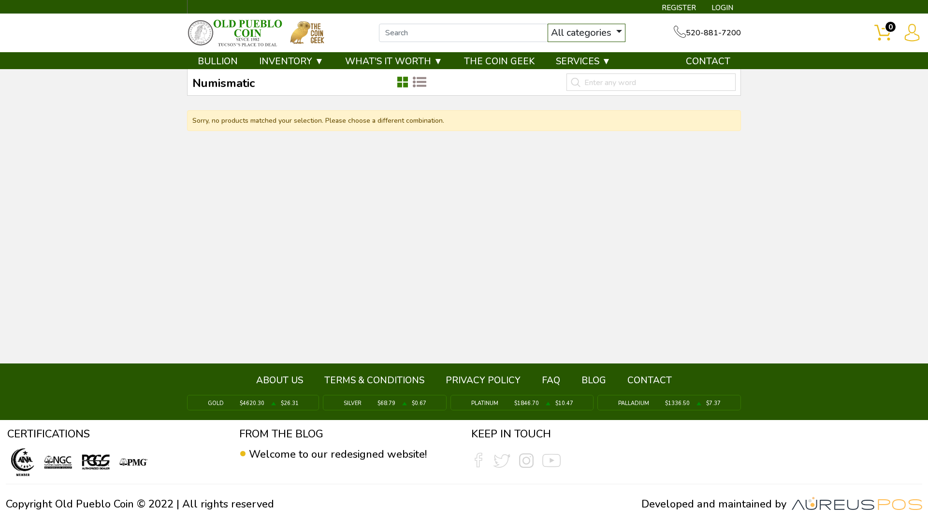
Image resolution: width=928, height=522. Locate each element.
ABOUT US (279, 380)
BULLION (218, 61)
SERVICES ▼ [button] (583, 61)
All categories (582, 32)
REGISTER (679, 8)
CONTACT (708, 61)
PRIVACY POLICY (483, 380)
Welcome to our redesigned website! (338, 454)
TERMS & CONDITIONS (374, 380)
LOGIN (722, 8)
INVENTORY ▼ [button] (291, 61)
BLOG (593, 380)
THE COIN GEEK (499, 61)
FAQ (551, 380)
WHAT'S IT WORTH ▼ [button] (394, 61)
